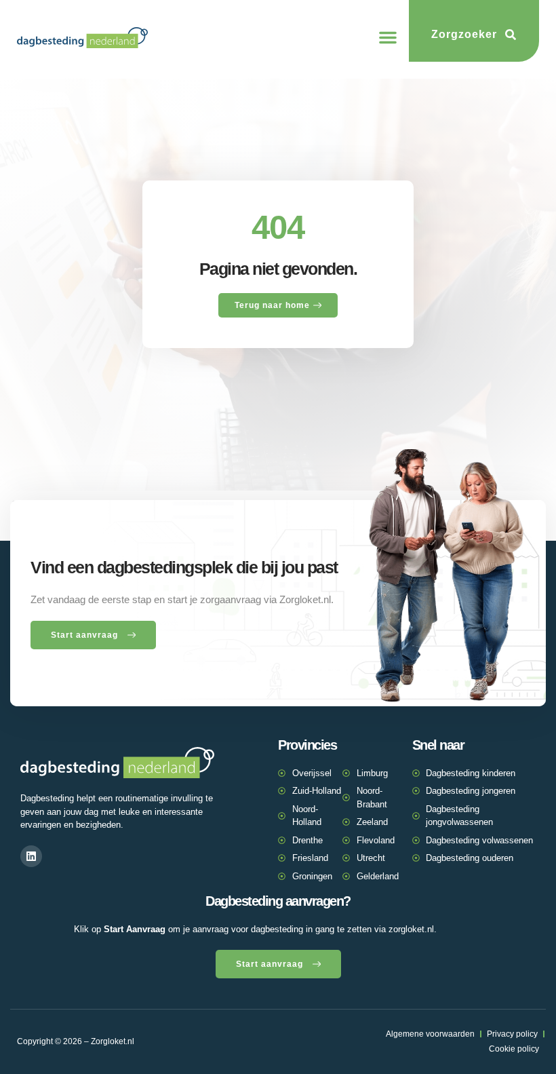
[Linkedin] (31, 856)
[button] (388, 37)
